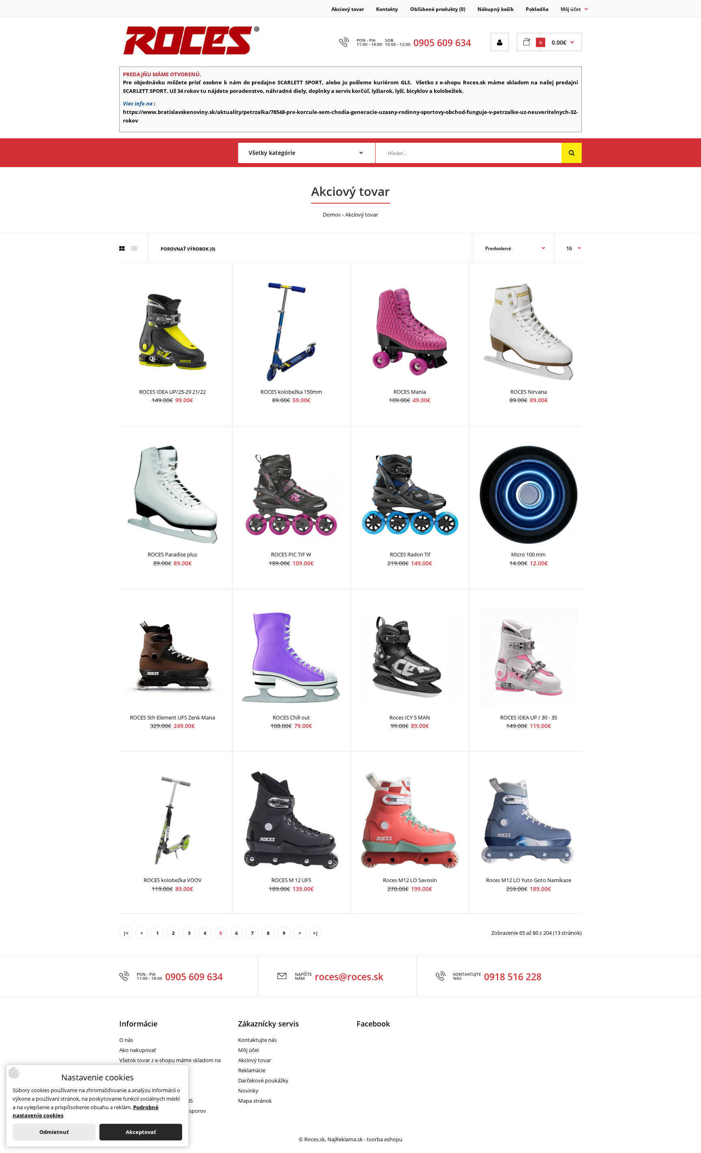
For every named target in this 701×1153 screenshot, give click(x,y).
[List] (134, 248)
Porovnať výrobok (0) (188, 249)
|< (125, 933)
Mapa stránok (255, 1100)
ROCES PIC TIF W (291, 554)
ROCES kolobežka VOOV (173, 880)
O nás (126, 1039)
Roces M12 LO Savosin (410, 880)
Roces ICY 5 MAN (409, 717)
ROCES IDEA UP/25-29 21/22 (172, 391)
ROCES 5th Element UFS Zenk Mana (172, 717)
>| (315, 933)
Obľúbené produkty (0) (437, 9)
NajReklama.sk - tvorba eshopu (364, 1139)
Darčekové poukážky (263, 1080)
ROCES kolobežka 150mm (291, 391)
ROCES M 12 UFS (291, 880)
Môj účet (248, 1050)
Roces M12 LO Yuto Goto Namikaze (528, 880)
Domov (332, 214)
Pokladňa (537, 9)
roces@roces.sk (349, 976)
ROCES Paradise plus (172, 554)
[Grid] (122, 248)
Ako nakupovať (137, 1050)
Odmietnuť (54, 1132)
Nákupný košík (495, 9)
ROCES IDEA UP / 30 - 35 (528, 717)
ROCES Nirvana (528, 391)
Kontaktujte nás (257, 1039)
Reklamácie (251, 1070)
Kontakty (387, 9)
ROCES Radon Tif (410, 554)
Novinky (248, 1090)
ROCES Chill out (291, 717)
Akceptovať (141, 1132)
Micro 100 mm (528, 554)
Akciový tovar (347, 9)
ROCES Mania (410, 391)
